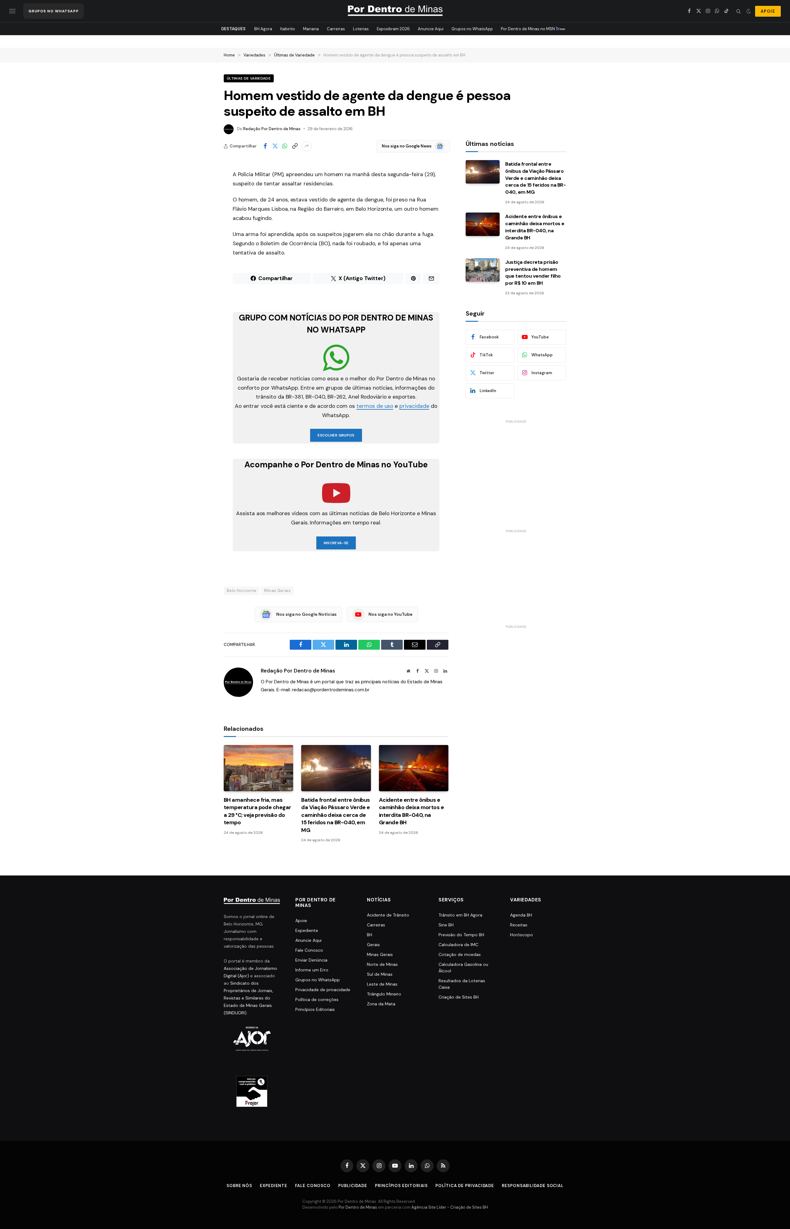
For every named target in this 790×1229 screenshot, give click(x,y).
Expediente (306, 930)
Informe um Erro (311, 970)
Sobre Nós (239, 1185)
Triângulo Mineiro (384, 994)
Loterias (361, 28)
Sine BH (446, 925)
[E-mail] (202, 253)
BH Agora (263, 28)
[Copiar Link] (294, 146)
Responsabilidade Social (532, 1185)
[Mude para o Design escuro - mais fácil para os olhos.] (748, 11)
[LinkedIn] (202, 237)
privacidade (414, 406)
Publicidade (352, 1185)
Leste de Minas (382, 984)
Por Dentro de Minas (358, 1207)
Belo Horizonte (241, 590)
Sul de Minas (380, 974)
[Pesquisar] (738, 11)
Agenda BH (521, 915)
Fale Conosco (309, 950)
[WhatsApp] (202, 222)
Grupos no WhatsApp (472, 28)
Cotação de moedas (460, 954)
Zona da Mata (381, 1004)
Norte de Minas (382, 964)
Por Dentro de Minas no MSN (528, 28)
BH (369, 934)
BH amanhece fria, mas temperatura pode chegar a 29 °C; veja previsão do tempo (257, 811)
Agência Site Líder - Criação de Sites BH (449, 1207)
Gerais (373, 944)
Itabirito (287, 28)
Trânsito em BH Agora (460, 915)
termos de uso (374, 406)
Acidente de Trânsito (388, 915)
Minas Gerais (277, 590)
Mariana (311, 28)
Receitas (518, 925)
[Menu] (12, 11)
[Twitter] (202, 206)
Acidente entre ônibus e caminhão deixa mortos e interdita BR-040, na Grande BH (411, 811)
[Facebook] (202, 190)
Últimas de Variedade (249, 78)
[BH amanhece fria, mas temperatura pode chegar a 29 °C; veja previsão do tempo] (258, 768)
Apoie (301, 920)
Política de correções (317, 999)
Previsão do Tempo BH (461, 934)
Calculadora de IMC (458, 944)
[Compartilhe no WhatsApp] (284, 146)
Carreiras (336, 28)
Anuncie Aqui (430, 28)
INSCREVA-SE (336, 542)
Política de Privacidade (464, 1185)
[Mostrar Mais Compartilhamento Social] (307, 146)
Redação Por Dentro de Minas (272, 128)
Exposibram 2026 (393, 28)
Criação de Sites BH (459, 997)
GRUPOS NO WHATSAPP (53, 11)
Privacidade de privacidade (322, 989)
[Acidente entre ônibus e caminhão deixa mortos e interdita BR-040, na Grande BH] (413, 768)
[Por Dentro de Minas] (395, 11)
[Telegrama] (202, 285)
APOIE (768, 11)
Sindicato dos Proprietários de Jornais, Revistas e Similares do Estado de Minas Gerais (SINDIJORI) (248, 998)
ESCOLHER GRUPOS (336, 435)
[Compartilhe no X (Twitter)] (275, 146)
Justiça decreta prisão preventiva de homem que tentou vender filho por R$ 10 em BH (533, 273)
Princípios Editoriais (315, 1009)
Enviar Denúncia (311, 960)
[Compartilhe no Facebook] (265, 146)
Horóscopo (521, 934)
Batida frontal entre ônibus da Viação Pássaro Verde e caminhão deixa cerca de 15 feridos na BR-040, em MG (335, 815)
